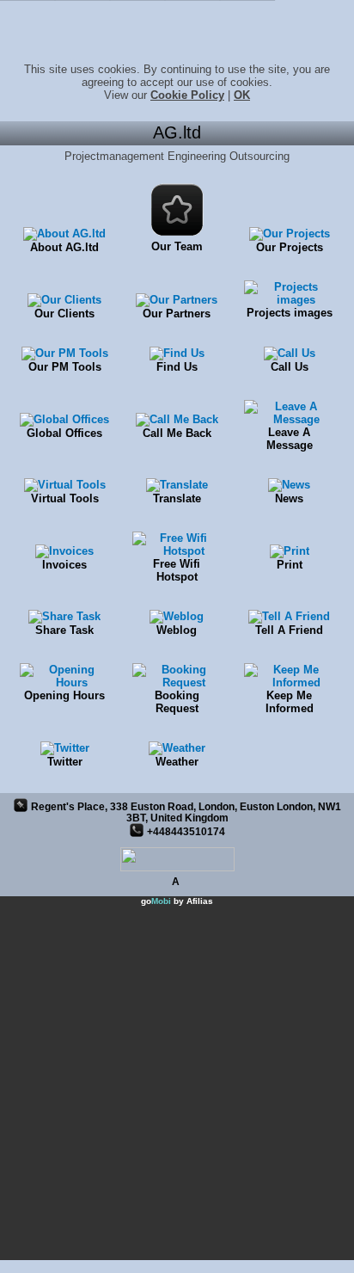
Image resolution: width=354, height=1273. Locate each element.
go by (177, 901)
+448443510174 (186, 831)
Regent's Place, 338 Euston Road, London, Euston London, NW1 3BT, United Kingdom (186, 812)
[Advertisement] (177, 1083)
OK (242, 95)
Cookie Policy (187, 95)
